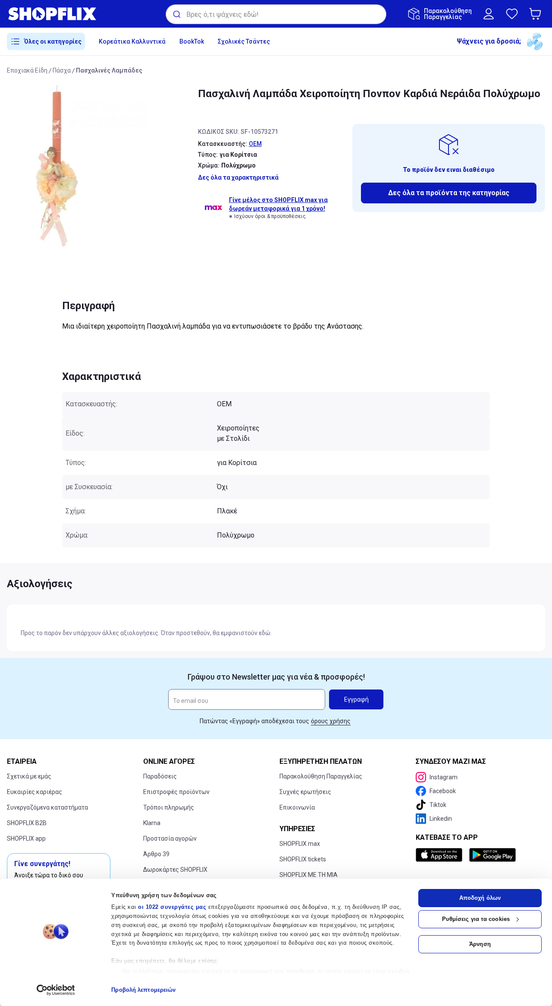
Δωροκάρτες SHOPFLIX (175, 869)
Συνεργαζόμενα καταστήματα (47, 807)
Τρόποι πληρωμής (168, 807)
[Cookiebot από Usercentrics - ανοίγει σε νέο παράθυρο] (56, 990)
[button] (537, 13)
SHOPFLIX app (26, 838)
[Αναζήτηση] (176, 14)
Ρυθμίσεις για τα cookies (476, 919)
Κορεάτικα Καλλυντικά (132, 41)
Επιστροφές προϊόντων (176, 791)
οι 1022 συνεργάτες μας (172, 907)
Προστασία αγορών (170, 838)
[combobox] (276, 14)
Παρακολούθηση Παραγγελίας (320, 776)
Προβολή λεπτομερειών (143, 990)
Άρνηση (480, 944)
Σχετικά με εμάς (29, 776)
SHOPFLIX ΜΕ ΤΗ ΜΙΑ (308, 874)
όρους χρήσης (331, 721)
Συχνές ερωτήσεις (305, 791)
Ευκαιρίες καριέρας (34, 791)
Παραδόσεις (160, 776)
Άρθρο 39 (156, 854)
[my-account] (488, 13)
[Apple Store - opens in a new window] (441, 855)
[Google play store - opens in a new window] (492, 855)
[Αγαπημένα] (511, 13)
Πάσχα (62, 70)
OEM (255, 143)
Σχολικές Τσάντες (244, 41)
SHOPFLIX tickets (302, 859)
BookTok (191, 41)
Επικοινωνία (297, 807)
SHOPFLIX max (299, 843)
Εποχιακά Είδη (27, 70)
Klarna (151, 822)
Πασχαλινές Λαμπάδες (109, 70)
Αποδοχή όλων (480, 898)
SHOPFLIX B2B (27, 822)
